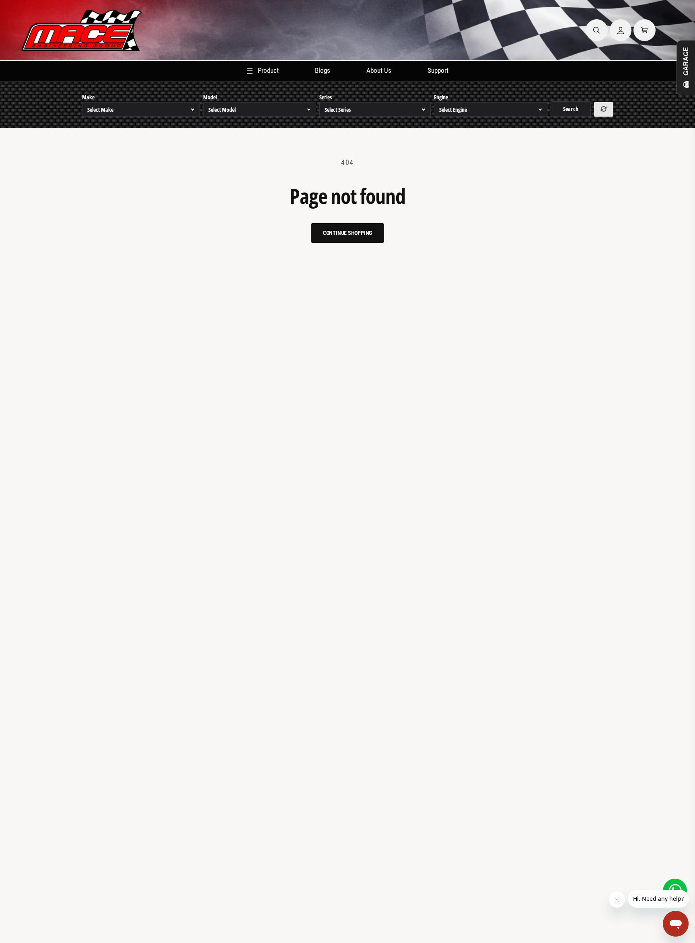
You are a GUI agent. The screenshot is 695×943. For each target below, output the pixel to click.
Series (325, 97)
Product (263, 70)
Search (570, 109)
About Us (378, 70)
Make (88, 97)
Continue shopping (347, 233)
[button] (597, 30)
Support (438, 70)
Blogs (322, 70)
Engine (441, 97)
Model (210, 97)
